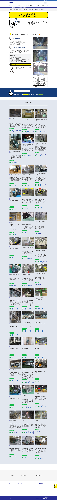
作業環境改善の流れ (18, 9)
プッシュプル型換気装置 (39, 475)
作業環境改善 (12, 475)
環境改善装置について (43, 9)
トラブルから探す (25, 9)
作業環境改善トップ (12, 9)
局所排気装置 (24, 475)
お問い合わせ (46, 0)
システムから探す (31, 9)
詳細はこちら (11, 128)
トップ (11, 483)
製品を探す (20, 483)
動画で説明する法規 (37, 9)
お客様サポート (42, 483)
